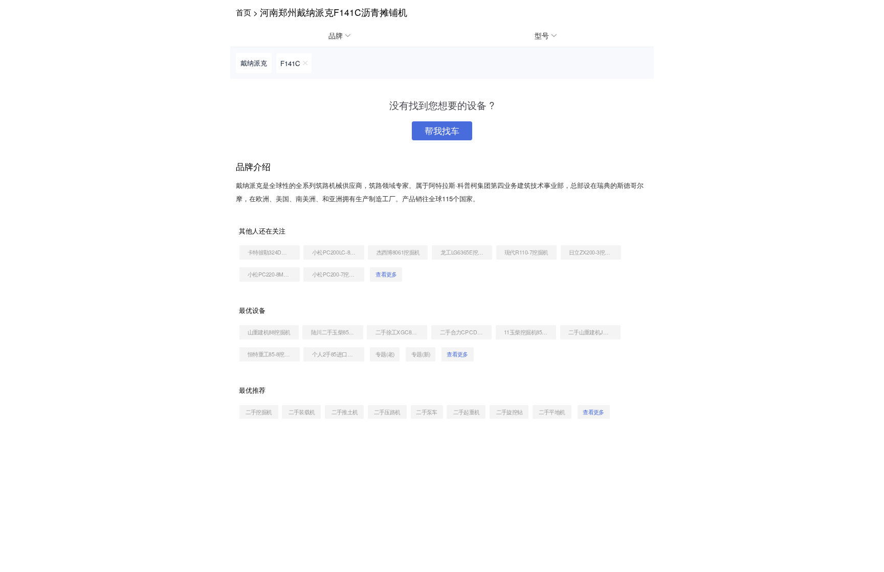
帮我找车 (442, 130)
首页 (243, 11)
